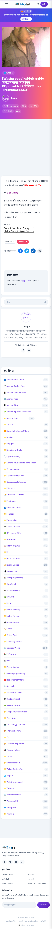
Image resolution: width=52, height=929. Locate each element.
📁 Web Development (13, 782)
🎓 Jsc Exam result (12, 590)
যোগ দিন (25, 19)
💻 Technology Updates (14, 724)
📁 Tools (7, 737)
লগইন (44, 4)
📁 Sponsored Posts (13, 692)
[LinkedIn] (22, 862)
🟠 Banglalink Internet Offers (16, 431)
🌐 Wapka (8, 73)
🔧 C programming (12, 456)
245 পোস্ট (21, 345)
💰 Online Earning (11, 635)
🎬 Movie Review (11, 622)
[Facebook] (4, 862)
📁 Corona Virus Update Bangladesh (20, 463)
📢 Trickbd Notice (12, 750)
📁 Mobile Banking (12, 609)
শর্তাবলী (20, 921)
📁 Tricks (8, 756)
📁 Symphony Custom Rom (15, 712)
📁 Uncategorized (12, 763)
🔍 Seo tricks (9, 686)
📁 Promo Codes (11, 667)
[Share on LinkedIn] (33, 250)
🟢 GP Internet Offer (12, 533)
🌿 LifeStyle (9, 597)
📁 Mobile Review (12, 616)
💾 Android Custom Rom (14, 386)
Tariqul (14, 98)
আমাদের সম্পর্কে (8, 875)
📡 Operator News (12, 648)
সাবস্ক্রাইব (43, 905)
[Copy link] (39, 250)
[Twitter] (10, 862)
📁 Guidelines (10, 539)
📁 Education (9, 488)
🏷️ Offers (8, 629)
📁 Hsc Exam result (12, 558)
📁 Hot (7, 552)
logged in (25, 280)
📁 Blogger (9, 444)
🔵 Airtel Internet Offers (14, 380)
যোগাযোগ (31, 875)
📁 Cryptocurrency (12, 469)
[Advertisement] (26, 146)
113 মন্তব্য (33, 345)
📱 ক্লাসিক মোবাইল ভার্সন (26, 925)
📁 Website (9, 788)
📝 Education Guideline (14, 495)
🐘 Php (7, 660)
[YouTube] (16, 862)
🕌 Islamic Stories (11, 565)
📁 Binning (8, 437)
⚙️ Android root (11, 399)
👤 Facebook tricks (12, 507)
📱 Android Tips (11, 405)
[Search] (38, 4)
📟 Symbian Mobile (12, 705)
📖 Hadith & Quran (12, 546)
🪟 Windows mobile (12, 795)
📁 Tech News (10, 718)
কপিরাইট (43, 921)
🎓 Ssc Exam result (12, 699)
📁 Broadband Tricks (13, 450)
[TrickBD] (26, 848)
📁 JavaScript (10, 584)
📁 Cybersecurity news (14, 475)
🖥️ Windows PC (11, 801)
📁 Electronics (10, 501)
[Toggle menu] (6, 4)
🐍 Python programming (14, 673)
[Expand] (46, 418)
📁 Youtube (9, 814)
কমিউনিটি (5, 879)
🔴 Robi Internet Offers (14, 680)
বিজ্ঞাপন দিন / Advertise (37, 883)
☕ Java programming (13, 578)
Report (22, 242)
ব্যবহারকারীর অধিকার (31, 921)
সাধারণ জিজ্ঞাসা (7, 883)
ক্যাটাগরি (31, 879)
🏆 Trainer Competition (14, 744)
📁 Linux (7, 603)
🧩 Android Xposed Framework (17, 411)
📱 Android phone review (15, 392)
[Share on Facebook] (20, 250)
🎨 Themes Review (12, 731)
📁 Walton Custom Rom (14, 769)
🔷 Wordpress (10, 807)
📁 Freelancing (10, 520)
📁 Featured (9, 514)
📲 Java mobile (10, 571)
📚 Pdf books (10, 654)
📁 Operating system (13, 641)
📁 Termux (8, 424)
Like (9, 242)
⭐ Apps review (11, 418)
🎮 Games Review (12, 526)
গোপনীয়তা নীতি (11, 921)
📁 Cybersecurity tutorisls (15, 482)
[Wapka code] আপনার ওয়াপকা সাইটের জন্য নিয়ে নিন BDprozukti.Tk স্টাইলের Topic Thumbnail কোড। (23, 84)
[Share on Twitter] (26, 250)
